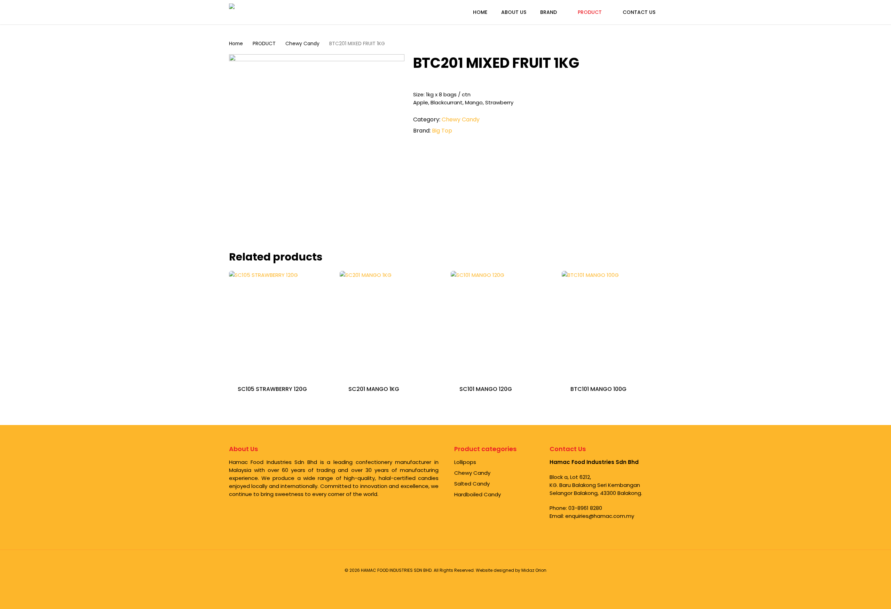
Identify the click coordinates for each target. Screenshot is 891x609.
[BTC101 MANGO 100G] (614, 323)
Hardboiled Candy (477, 494)
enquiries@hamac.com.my (599, 516)
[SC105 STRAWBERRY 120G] (281, 323)
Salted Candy (472, 483)
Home (236, 43)
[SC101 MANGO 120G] (503, 323)
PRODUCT (264, 43)
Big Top (442, 131)
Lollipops (465, 462)
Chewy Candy (302, 43)
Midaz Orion (533, 570)
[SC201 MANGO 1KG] (392, 323)
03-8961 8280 (585, 508)
